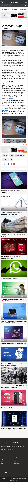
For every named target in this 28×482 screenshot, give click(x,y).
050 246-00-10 (5, 470)
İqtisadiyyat (16, 455)
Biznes (2, 455)
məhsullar (5, 155)
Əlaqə (15, 461)
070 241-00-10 (5, 468)
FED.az (4, 59)
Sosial (2, 457)
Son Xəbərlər (3, 453)
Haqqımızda (16, 463)
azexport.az (5, 159)
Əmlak (15, 459)
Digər (2, 461)
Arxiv (2, 463)
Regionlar (3, 459)
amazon (11, 155)
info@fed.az (5, 472)
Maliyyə (15, 453)
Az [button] (25, 5)
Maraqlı (15, 457)
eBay (11, 159)
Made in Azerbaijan (19, 155)
